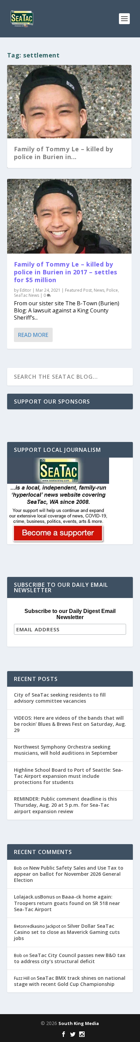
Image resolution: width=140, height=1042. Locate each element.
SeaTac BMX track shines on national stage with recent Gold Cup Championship (69, 981)
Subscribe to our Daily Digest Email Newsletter (70, 614)
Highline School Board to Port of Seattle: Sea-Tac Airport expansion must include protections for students (68, 776)
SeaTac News (26, 295)
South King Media (78, 1023)
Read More (33, 335)
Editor (25, 290)
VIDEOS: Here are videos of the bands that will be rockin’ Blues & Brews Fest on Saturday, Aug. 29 (70, 724)
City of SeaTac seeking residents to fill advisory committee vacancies (60, 697)
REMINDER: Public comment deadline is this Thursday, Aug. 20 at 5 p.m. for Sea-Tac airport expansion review (65, 805)
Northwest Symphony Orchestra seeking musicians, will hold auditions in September (66, 750)
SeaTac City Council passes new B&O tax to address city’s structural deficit (69, 958)
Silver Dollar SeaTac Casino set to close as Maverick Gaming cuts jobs (67, 932)
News (99, 290)
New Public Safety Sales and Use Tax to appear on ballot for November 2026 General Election (68, 874)
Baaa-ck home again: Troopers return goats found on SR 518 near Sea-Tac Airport (67, 902)
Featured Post (78, 290)
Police (112, 290)
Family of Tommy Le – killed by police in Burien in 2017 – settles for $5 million (65, 272)
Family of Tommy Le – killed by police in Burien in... (63, 153)
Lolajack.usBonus (34, 896)
